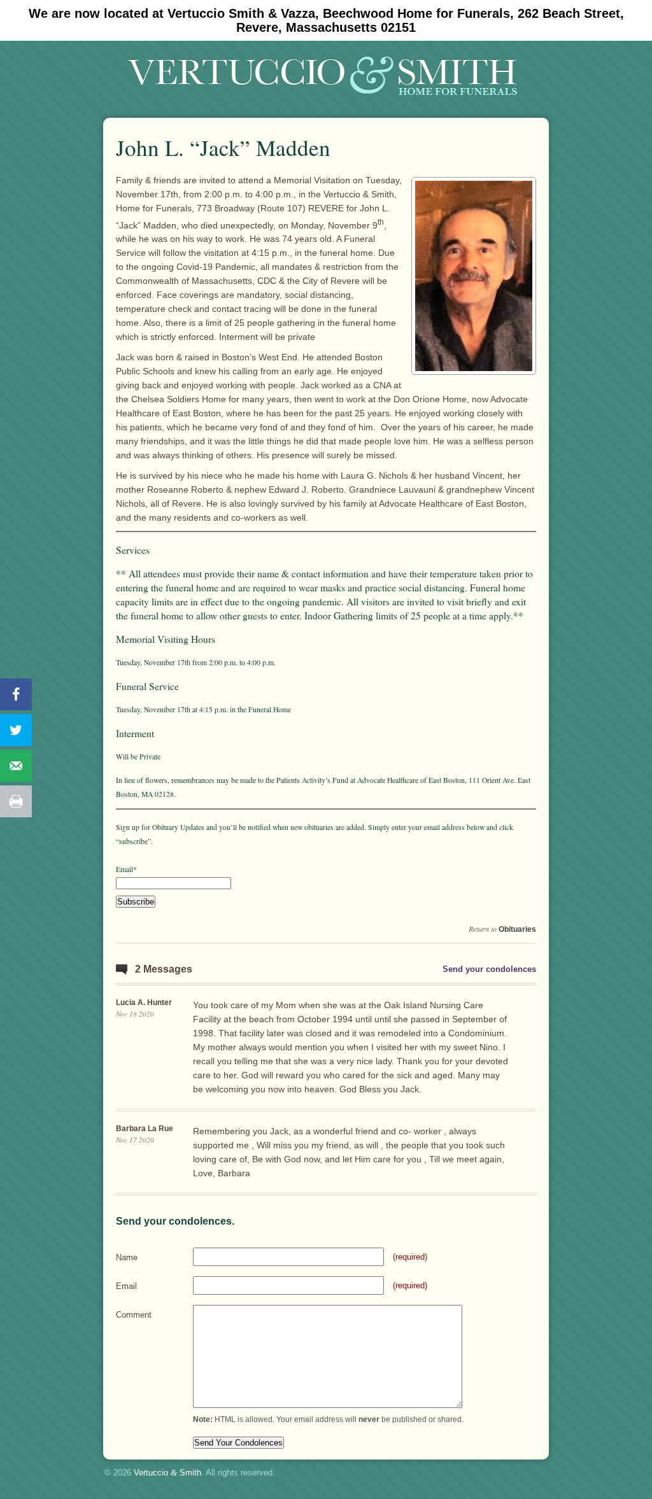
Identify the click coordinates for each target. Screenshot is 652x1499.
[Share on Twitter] (16, 730)
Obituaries (517, 929)
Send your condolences (489, 969)
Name (127, 1257)
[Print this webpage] (16, 801)
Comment (134, 1315)
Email (126, 1286)
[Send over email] (16, 766)
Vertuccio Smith (167, 1472)
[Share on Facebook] (16, 694)
